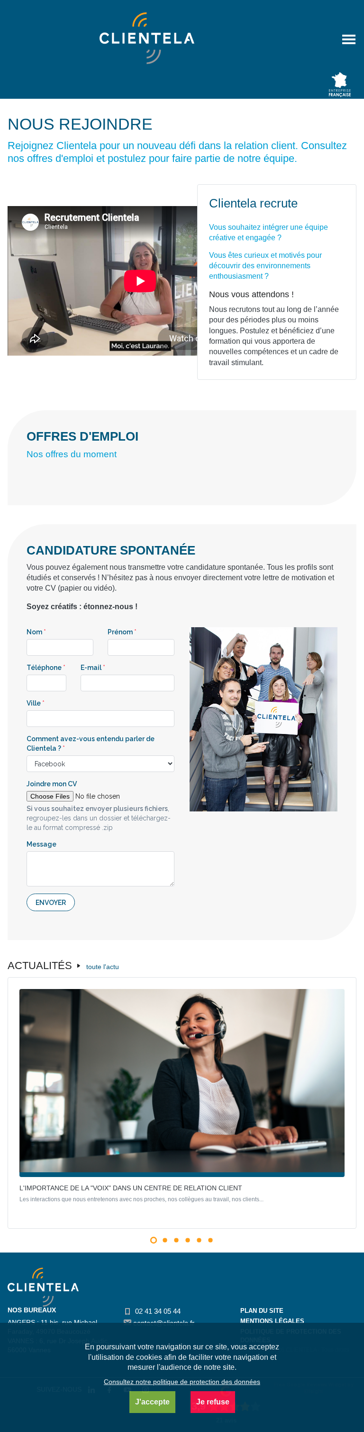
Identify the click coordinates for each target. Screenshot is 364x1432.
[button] (153, 1240)
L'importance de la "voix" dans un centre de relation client (130, 1188)
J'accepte (152, 1402)
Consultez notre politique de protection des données (182, 1381)
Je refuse (212, 1402)
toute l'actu (102, 966)
